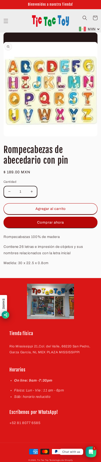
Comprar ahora (50, 222)
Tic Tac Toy (43, 460)
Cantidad (10, 181)
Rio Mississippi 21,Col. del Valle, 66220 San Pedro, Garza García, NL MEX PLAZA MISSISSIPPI (49, 349)
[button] (6, 21)
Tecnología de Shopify (61, 460)
